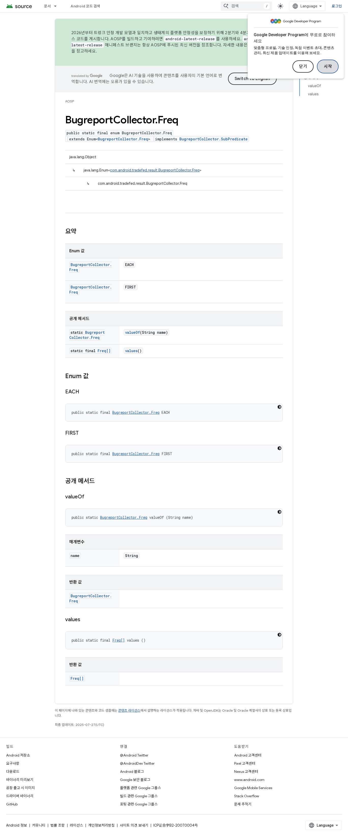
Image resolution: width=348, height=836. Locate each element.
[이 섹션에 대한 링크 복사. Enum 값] (94, 377)
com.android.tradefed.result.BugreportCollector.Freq (154, 170)
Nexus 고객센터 (246, 771)
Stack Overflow (246, 796)
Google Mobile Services (253, 788)
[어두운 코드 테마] (279, 407)
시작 (328, 66)
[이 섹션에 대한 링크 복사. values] (85, 620)
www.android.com (249, 779)
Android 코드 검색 (85, 6)
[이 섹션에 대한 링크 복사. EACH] (84, 392)
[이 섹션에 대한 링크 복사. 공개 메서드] (100, 482)
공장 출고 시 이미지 (20, 788)
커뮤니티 (38, 825)
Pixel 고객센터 (244, 763)
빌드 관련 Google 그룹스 (139, 796)
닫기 (303, 66)
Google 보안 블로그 (135, 779)
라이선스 (76, 825)
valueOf (132, 332)
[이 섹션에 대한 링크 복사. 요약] (81, 232)
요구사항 (12, 763)
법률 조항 (57, 825)
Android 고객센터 (247, 755)
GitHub (12, 804)
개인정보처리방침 (101, 825)
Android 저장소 (18, 755)
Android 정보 (16, 825)
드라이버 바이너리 (19, 796)
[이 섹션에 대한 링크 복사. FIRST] (84, 433)
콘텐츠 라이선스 (129, 710)
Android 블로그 (132, 771)
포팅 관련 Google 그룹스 (139, 804)
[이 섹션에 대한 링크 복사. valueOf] (89, 497)
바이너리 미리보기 (19, 779)
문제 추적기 (242, 804)
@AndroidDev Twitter (137, 763)
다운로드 (12, 771)
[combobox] (246, 6)
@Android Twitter (134, 755)
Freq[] (104, 350)
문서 (47, 6)
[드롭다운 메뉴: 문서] (57, 6)
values (131, 350)
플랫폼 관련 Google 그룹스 (140, 788)
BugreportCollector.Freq (123, 139)
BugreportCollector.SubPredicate (213, 139)
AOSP (69, 101)
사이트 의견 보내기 (134, 825)
